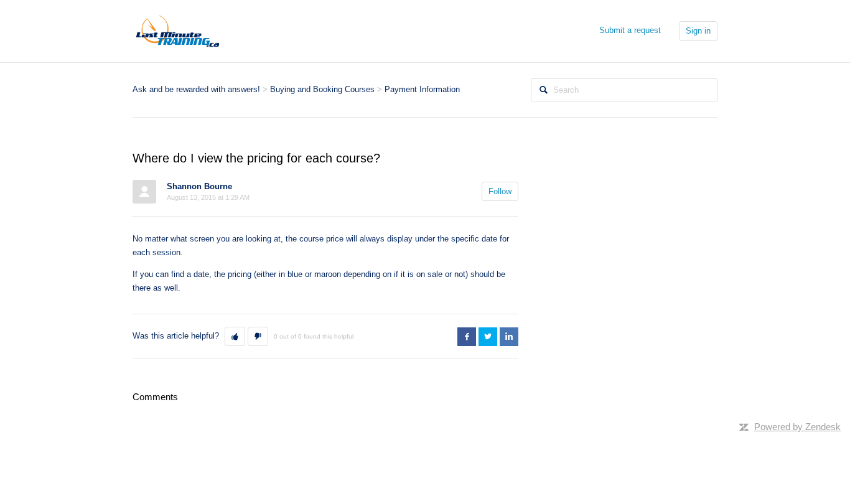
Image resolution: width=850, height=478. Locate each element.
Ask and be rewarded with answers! (196, 89)
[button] (235, 337)
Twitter (488, 336)
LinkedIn (509, 336)
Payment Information (422, 89)
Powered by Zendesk (797, 426)
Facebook (466, 336)
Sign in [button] (698, 30)
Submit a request (630, 30)
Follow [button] (499, 191)
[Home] (178, 30)
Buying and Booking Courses (322, 89)
